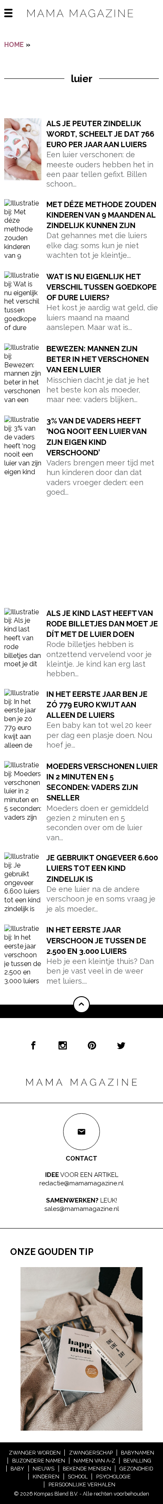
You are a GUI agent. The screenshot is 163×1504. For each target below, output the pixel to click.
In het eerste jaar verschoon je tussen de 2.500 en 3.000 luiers (96, 940)
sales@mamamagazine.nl (81, 1209)
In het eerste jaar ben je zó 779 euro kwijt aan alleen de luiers (97, 705)
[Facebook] (33, 1045)
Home (14, 45)
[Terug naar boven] (81, 1004)
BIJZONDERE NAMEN (38, 1460)
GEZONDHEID (136, 1468)
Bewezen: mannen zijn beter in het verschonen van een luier (97, 359)
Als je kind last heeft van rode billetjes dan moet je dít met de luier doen (102, 624)
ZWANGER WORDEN (35, 1452)
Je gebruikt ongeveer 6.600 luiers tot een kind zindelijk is (102, 868)
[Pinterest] (92, 1045)
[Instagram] (62, 1045)
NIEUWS (43, 1468)
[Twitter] (121, 1045)
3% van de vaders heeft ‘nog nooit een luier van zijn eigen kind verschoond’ (96, 436)
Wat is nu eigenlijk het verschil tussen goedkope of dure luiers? (101, 287)
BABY (17, 1468)
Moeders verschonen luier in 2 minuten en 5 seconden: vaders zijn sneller (102, 782)
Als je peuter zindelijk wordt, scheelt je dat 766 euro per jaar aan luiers (100, 134)
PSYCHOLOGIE (113, 1476)
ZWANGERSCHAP (91, 1452)
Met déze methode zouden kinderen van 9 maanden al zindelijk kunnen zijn (101, 215)
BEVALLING (137, 1460)
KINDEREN (46, 1476)
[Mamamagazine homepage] (81, 21)
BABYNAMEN (137, 1452)
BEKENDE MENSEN (87, 1468)
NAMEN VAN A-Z (94, 1460)
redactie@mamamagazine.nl (81, 1183)
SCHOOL (78, 1476)
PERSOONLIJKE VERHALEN (81, 1484)
